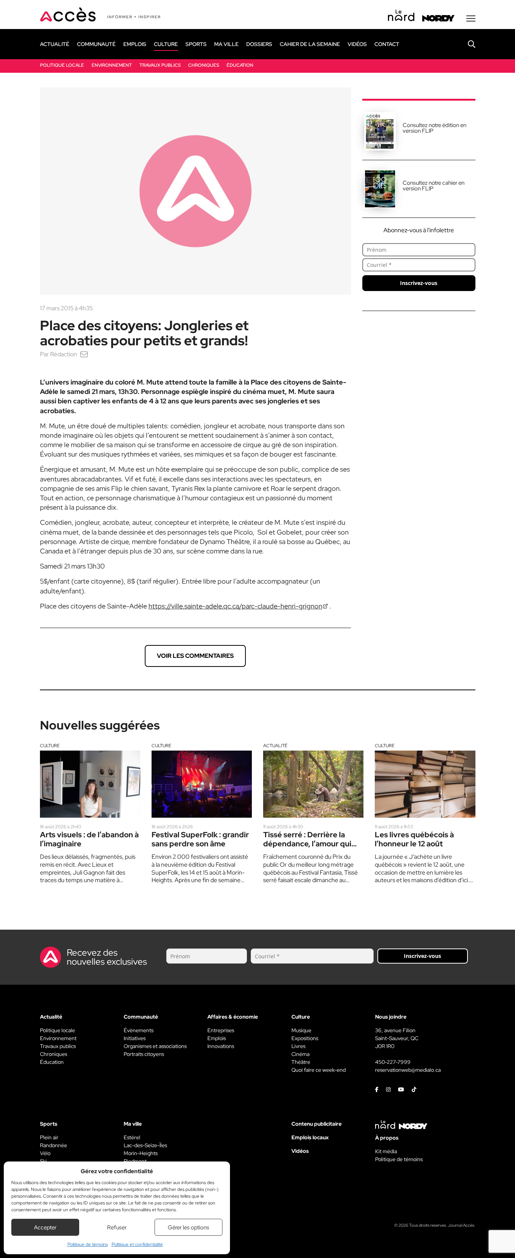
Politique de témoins (87, 1244)
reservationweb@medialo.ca (408, 1069)
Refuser (117, 1227)
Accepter (45, 1227)
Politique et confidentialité (137, 1244)
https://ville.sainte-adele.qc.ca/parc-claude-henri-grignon (235, 606)
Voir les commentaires (195, 656)
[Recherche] (466, 44)
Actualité (275, 746)
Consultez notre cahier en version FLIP (433, 185)
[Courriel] (84, 354)
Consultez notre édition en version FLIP (434, 128)
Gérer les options (188, 1227)
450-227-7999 (393, 1062)
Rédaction (63, 354)
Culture (50, 746)
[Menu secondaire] (470, 18)
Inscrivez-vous (418, 283)
